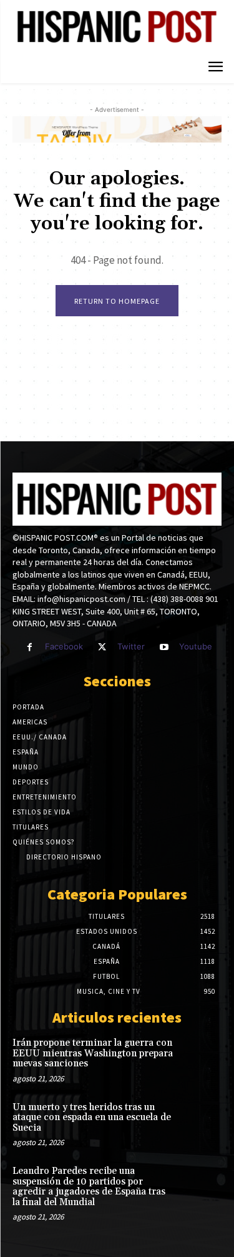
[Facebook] (29, 647)
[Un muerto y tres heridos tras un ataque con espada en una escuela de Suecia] (201, 1121)
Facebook (64, 646)
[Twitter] (102, 647)
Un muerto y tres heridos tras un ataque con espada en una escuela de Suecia (91, 1117)
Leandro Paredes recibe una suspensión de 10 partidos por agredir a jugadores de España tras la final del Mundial (88, 1186)
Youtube (195, 646)
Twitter (131, 646)
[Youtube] (164, 647)
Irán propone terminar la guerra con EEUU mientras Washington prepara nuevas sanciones (92, 1053)
